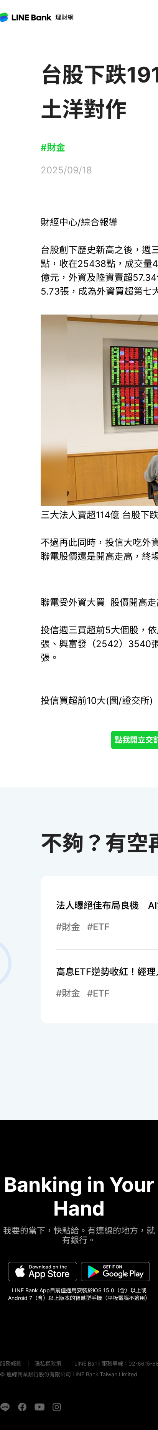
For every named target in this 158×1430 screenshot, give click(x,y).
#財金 (53, 147)
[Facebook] (22, 1407)
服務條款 (10, 1363)
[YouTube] (39, 1407)
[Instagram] (56, 1407)
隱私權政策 (48, 1363)
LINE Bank (64, 17)
